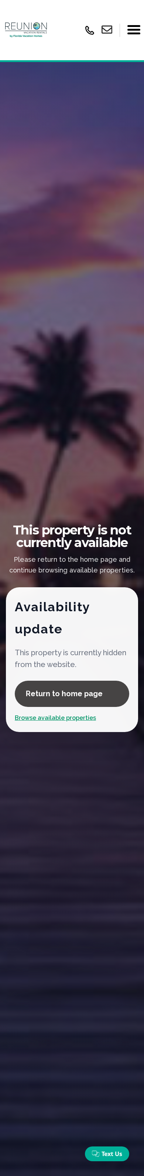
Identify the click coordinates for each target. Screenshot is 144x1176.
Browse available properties (55, 717)
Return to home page (64, 693)
